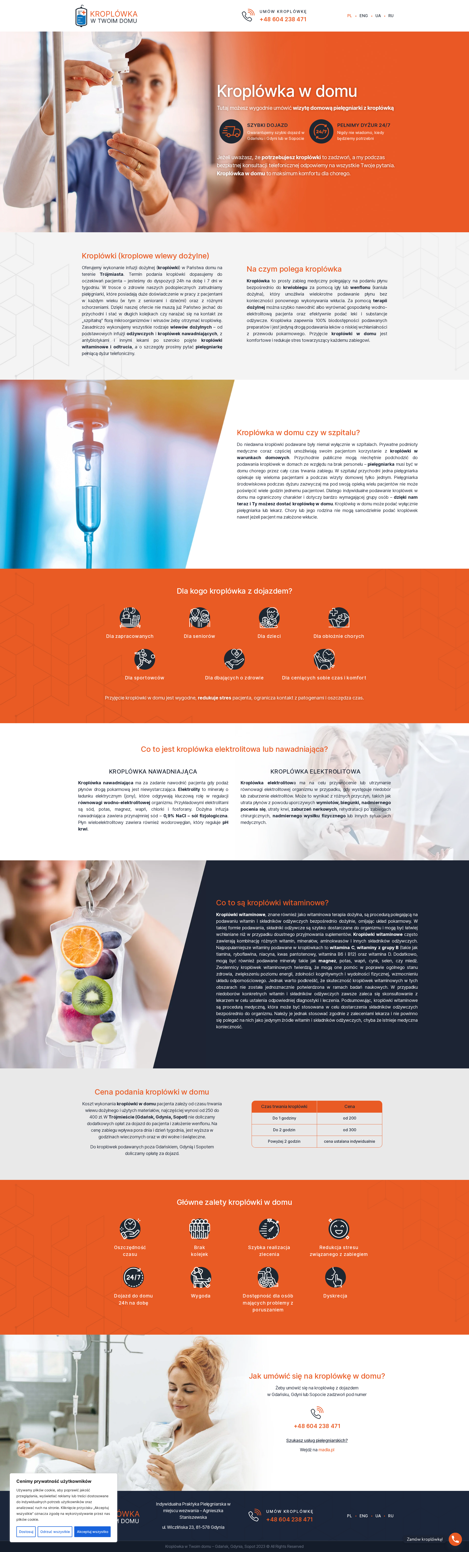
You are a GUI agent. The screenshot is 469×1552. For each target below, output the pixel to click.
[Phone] (455, 1539)
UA (378, 15)
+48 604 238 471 (283, 19)
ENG (364, 15)
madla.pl (326, 1449)
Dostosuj (26, 1532)
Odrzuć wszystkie (55, 1532)
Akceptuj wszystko (92, 1532)
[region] (63, 1507)
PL (349, 15)
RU (391, 15)
